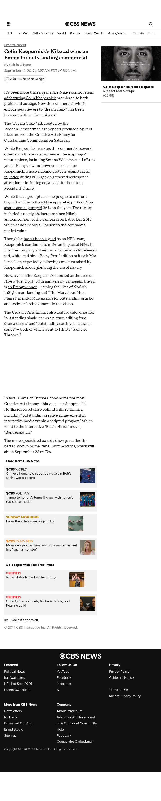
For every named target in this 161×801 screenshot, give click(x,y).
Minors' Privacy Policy (125, 696)
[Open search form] (151, 24)
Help (60, 729)
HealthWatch (94, 33)
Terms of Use (118, 690)
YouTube (63, 671)
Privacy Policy (119, 671)
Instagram (64, 683)
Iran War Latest (15, 677)
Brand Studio (13, 729)
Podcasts (10, 717)
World (61, 33)
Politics (75, 33)
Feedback (64, 735)
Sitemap (10, 735)
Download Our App (18, 723)
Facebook (64, 677)
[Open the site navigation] (31, 24)
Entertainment (141, 33)
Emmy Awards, (63, 446)
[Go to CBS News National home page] (80, 24)
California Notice (121, 677)
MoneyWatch (116, 33)
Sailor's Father (43, 33)
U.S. (10, 33)
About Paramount (69, 711)
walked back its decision (56, 250)
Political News (14, 671)
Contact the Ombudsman (75, 741)
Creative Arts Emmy (52, 134)
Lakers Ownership (17, 690)
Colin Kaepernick (24, 620)
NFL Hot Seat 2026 (18, 683)
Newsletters (13, 711)
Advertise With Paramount (76, 717)
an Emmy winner (22, 287)
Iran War (23, 33)
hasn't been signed (40, 239)
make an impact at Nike (68, 244)
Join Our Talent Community (77, 723)
